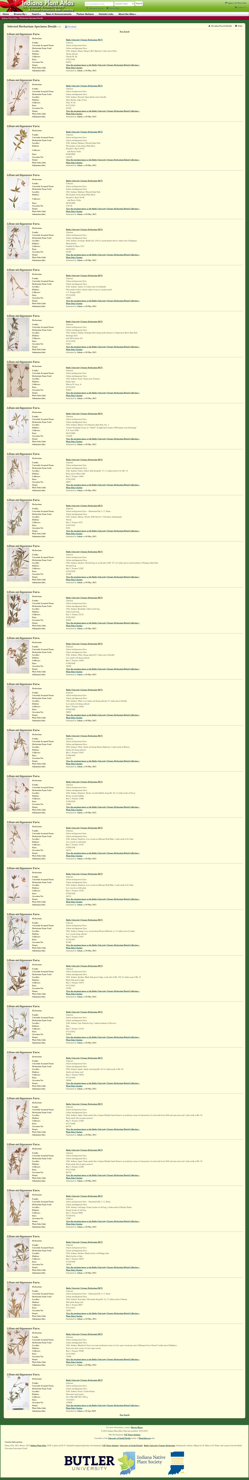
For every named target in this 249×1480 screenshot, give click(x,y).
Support (236, 3)
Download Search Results (221, 26)
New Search (124, 31)
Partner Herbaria (85, 14)
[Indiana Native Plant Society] (141, 1463)
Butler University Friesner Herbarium (159, 1445)
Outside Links (106, 14)
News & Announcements (58, 14)
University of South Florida (119, 1438)
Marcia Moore (137, 1427)
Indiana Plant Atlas (9, 18)
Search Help (114, 8)
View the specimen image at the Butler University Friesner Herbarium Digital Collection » (103, 65)
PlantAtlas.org (145, 1438)
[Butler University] (89, 1463)
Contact (241, 7)
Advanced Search (96, 8)
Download (71, 27)
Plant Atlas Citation (74, 68)
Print (240, 26)
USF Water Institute (132, 1435)
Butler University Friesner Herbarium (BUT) (84, 40)
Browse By (19, 14)
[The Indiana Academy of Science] (176, 1463)
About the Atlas (126, 14)
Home (6, 14)
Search (35, 14)
